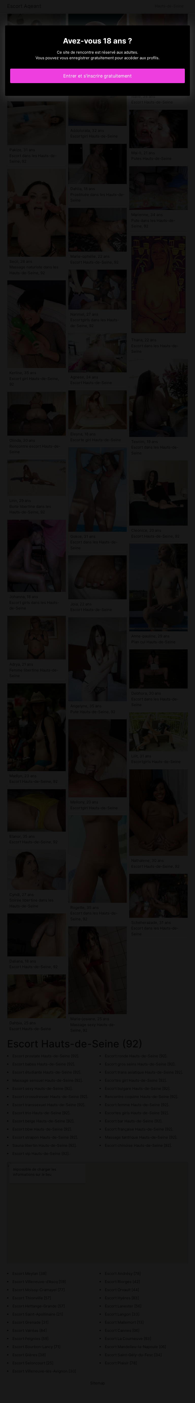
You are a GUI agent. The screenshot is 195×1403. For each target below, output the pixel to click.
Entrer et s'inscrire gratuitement (97, 76)
